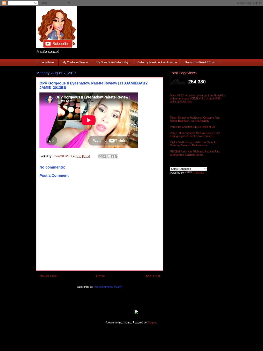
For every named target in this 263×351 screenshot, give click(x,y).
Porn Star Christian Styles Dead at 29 (192, 126)
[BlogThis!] (104, 156)
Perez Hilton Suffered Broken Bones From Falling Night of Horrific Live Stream (195, 135)
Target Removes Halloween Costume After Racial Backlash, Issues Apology (195, 119)
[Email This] (100, 156)
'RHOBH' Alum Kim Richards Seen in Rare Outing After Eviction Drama (195, 153)
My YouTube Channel (75, 62)
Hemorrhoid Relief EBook (200, 62)
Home (100, 276)
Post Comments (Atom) (108, 286)
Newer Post (48, 276)
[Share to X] (108, 156)
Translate (198, 172)
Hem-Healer (47, 62)
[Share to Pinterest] (116, 156)
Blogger (152, 322)
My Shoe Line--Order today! (112, 62)
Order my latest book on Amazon (157, 62)
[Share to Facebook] (112, 156)
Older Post (152, 276)
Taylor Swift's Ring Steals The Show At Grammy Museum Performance (193, 144)
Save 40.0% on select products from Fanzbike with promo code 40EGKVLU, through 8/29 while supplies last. (197, 98)
